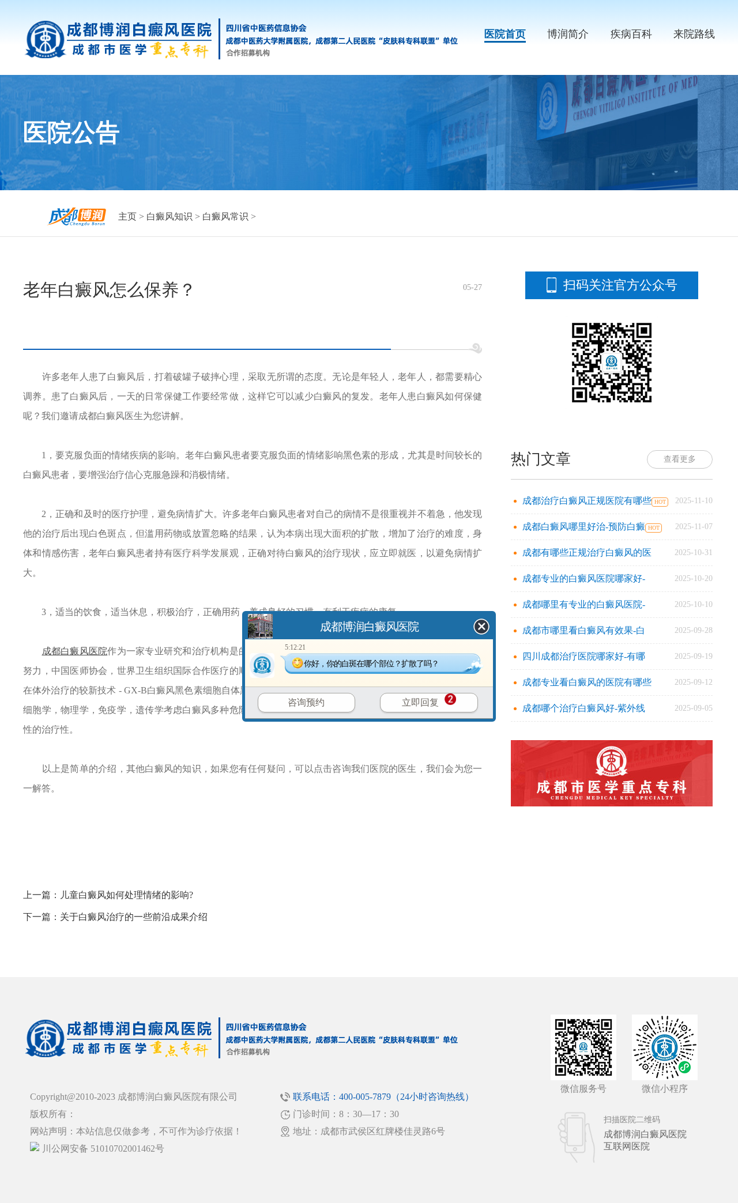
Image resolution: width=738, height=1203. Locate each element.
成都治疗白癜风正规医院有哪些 (587, 501)
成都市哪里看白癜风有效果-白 (583, 630)
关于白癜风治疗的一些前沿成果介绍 (134, 917)
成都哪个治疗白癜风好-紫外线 (583, 708)
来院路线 (694, 34)
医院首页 (505, 34)
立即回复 (420, 702)
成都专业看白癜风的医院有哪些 (587, 682)
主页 (127, 216)
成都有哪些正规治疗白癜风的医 (587, 552)
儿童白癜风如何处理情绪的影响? (126, 895)
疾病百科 (631, 34)
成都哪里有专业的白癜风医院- (583, 604)
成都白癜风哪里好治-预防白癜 (583, 526)
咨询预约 (306, 702)
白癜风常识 (225, 216)
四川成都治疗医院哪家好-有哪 (583, 656)
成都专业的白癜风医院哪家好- (583, 578)
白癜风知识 (169, 216)
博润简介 (568, 34)
